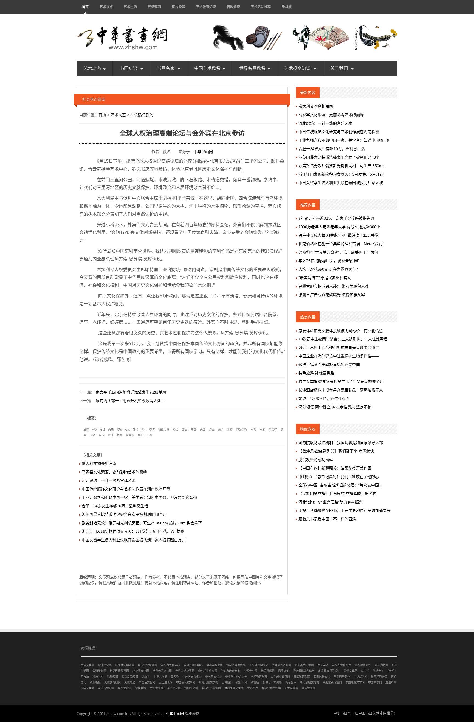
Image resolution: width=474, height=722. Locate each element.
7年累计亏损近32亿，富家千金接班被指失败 (336, 218)
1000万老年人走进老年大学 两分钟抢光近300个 (339, 227)
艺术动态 (92, 68)
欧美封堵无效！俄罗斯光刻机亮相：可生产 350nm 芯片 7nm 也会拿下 (142, 523)
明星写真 (163, 429)
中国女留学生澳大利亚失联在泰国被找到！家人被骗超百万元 (133, 540)
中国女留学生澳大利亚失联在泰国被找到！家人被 (340, 182)
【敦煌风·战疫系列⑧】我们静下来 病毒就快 (336, 451)
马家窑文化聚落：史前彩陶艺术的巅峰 (114, 472)
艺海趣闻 (154, 7)
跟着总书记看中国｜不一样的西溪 (327, 519)
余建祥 (273, 429)
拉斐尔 (130, 435)
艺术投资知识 (298, 68)
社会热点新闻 (141, 115)
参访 (152, 429)
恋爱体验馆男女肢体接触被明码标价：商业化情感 (340, 330)
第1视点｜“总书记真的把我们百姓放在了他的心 (338, 476)
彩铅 (175, 429)
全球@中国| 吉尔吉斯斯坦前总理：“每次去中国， (340, 485)
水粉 (253, 429)
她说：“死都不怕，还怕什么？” (324, 398)
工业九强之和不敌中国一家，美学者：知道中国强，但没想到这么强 (139, 497)
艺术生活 (130, 7)
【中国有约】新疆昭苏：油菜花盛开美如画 (334, 468)
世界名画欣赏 (252, 68)
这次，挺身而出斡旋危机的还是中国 (329, 364)
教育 (119, 435)
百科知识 (233, 7)
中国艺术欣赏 (207, 68)
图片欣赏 (178, 7)
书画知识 (129, 68)
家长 (140, 435)
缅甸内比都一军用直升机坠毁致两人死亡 (130, 401)
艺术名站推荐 (261, 7)
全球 (86, 429)
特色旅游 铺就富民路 (316, 373)
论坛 (119, 429)
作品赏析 (241, 429)
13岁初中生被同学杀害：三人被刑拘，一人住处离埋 (342, 339)
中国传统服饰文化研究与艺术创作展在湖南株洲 (338, 132)
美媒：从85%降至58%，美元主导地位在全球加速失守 (344, 510)
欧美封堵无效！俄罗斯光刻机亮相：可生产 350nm (341, 166)
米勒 (230, 429)
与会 (127, 429)
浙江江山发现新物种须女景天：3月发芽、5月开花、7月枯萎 (133, 531)
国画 (184, 429)
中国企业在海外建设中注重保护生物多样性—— (338, 356)
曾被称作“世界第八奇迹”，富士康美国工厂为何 (338, 252)
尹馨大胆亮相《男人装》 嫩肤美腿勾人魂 (333, 286)
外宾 (135, 429)
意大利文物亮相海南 (99, 463)
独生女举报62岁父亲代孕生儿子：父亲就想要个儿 (340, 381)
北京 (143, 429)
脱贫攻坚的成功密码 (315, 459)
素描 (110, 435)
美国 (202, 429)
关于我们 (339, 68)
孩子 (221, 429)
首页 (85, 7)
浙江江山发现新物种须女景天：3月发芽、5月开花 (340, 174)
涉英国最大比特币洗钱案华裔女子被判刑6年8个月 (124, 514)
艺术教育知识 (206, 7)
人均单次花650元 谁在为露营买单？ (329, 269)
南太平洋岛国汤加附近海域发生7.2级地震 (131, 392)
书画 (149, 435)
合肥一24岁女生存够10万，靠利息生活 (115, 506)
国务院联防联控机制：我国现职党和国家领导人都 (340, 442)
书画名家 (166, 68)
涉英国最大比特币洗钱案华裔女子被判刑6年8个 (339, 157)
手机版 (287, 7)
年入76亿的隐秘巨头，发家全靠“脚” (328, 261)
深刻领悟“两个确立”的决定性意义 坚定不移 (334, 407)
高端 (111, 429)
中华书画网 (203, 152)
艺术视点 (106, 7)
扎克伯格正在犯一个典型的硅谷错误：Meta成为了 (341, 244)
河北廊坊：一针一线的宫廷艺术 (109, 480)
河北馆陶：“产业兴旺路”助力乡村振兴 (330, 502)
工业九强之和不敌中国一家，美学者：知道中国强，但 (344, 140)
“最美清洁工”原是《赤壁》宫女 (324, 278)
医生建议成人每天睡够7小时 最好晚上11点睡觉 (338, 235)
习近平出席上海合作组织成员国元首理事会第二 (338, 347)
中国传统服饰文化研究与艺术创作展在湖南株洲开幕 (126, 489)
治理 (102, 429)
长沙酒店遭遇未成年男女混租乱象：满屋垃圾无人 (340, 390)
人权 (94, 429)
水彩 (262, 429)
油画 (212, 429)
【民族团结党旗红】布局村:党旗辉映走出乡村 (337, 493)
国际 (92, 435)
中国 (193, 429)
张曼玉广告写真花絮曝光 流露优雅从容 (331, 295)
